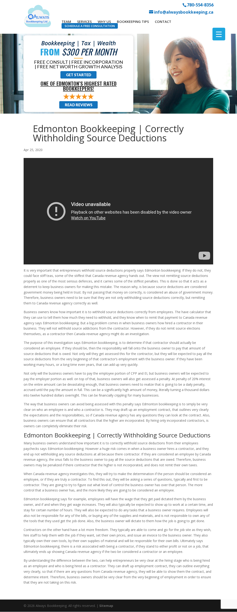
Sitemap (106, 605)
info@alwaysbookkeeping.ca (183, 12)
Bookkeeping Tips (133, 21)
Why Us (104, 21)
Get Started (78, 75)
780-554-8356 (200, 5)
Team (66, 21)
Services (84, 21)
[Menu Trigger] (218, 34)
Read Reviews (78, 105)
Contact (163, 21)
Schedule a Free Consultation (90, 26)
